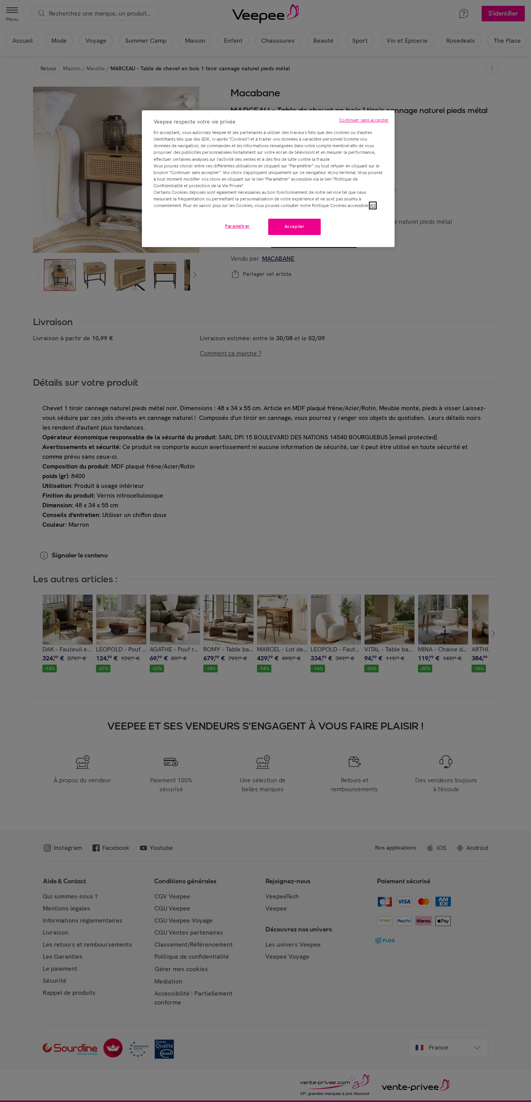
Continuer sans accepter (364, 120)
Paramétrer (237, 226)
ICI (373, 205)
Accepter (295, 226)
